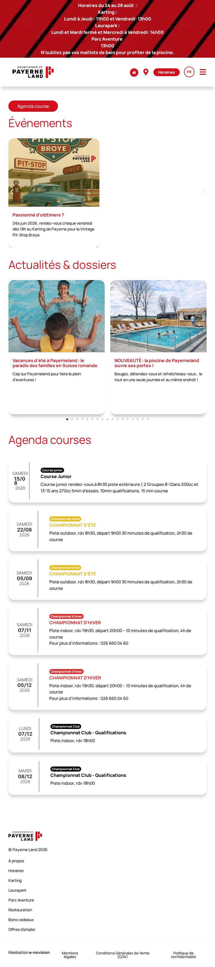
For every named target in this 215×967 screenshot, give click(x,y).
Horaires (16, 870)
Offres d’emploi (21, 929)
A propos (16, 860)
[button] (11, 191)
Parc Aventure (21, 900)
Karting (15, 880)
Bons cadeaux (21, 919)
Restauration (20, 909)
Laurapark (17, 890)
